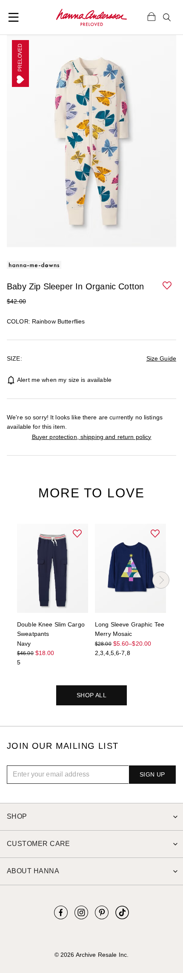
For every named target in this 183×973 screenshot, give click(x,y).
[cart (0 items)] (151, 16)
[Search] (166, 17)
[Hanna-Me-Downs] (91, 17)
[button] (167, 285)
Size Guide (161, 358)
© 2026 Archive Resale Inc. (91, 954)
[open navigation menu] (14, 17)
